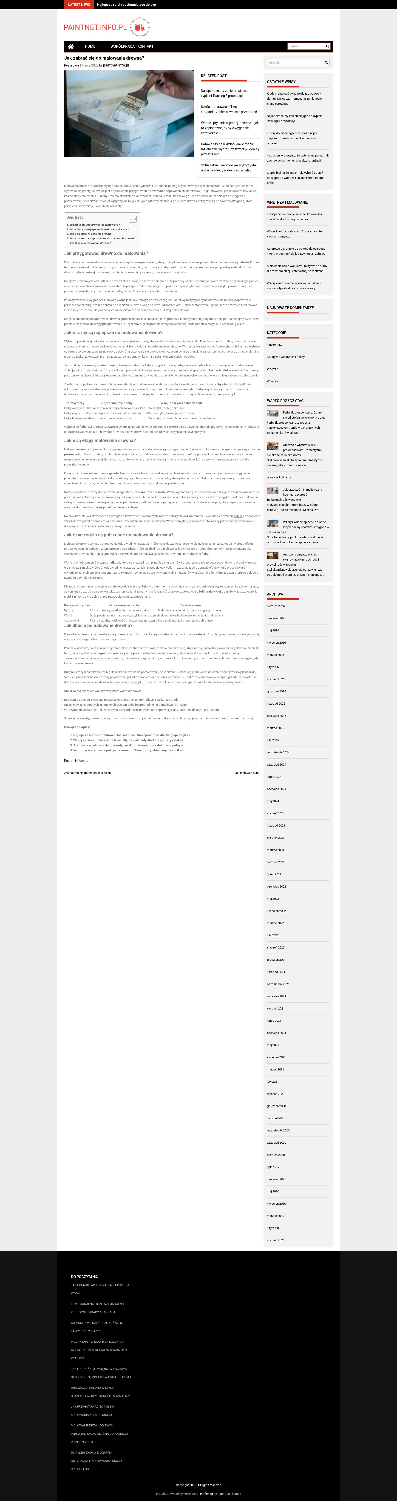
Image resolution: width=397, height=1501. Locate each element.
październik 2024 (278, 752)
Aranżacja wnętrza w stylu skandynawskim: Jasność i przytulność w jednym (128, 745)
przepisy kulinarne (279, 477)
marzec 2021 (275, 1069)
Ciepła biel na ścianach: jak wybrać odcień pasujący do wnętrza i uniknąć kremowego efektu (295, 178)
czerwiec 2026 (276, 618)
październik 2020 (278, 1130)
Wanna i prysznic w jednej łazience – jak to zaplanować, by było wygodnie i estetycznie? (230, 128)
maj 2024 (273, 801)
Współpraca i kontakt (132, 46)
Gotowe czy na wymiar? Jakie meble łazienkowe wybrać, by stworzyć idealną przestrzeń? (230, 149)
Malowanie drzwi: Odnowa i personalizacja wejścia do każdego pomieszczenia (99, 1434)
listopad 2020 (276, 1118)
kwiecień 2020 (276, 1203)
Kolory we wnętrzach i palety (286, 357)
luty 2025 (273, 740)
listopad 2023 (276, 825)
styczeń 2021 (275, 1094)
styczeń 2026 (275, 679)
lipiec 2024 (274, 776)
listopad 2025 (276, 703)
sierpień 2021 (276, 1008)
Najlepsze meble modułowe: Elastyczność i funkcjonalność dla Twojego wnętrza (131, 735)
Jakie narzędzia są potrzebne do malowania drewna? (102, 238)
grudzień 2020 (276, 1106)
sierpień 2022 (276, 862)
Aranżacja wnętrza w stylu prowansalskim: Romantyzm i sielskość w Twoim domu (294, 450)
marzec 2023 (275, 850)
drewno (108, 253)
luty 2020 (273, 1228)
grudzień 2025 (276, 691)
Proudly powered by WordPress (177, 1493)
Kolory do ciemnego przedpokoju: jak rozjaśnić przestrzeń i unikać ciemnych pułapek (292, 138)
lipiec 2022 (274, 874)
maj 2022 (273, 898)
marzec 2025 (275, 728)
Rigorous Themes (229, 1493)
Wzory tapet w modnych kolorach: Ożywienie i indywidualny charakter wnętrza (99, 1350)
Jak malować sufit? (247, 773)
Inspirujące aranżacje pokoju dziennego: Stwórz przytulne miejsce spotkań (128, 750)
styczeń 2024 (275, 813)
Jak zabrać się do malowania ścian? (88, 773)
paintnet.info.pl (116, 65)
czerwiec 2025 (276, 715)
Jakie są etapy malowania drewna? (91, 233)
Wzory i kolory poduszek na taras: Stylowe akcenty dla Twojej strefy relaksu (128, 740)
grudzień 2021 (276, 959)
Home (90, 46)
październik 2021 (278, 984)
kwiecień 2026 (276, 642)
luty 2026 (273, 667)
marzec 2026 (275, 655)
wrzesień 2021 (276, 996)
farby (244, 191)
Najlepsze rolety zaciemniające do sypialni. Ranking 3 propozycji (146, 4)
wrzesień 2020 (276, 1142)
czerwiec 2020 (276, 1179)
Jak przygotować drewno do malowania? (94, 224)
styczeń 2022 (275, 947)
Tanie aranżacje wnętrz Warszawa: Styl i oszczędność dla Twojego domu (101, 1373)
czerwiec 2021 (276, 1033)
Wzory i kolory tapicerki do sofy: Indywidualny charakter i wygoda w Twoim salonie (298, 527)
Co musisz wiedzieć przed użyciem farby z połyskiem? (97, 1327)
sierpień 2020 (276, 1155)
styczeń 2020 (275, 1240)
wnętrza (146, 186)
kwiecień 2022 (276, 911)
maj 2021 (273, 1045)
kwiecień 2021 (276, 1057)
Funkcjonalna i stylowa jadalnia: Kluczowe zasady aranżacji (98, 1308)
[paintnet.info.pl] (70, 46)
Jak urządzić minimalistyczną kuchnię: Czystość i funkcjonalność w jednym (294, 494)
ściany (218, 615)
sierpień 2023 (276, 837)
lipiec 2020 (274, 1167)
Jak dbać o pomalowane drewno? (90, 243)
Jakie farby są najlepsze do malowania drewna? (99, 229)
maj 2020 (273, 1191)
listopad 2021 (276, 972)
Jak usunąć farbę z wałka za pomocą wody (100, 1289)
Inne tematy (274, 344)
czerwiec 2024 (276, 789)
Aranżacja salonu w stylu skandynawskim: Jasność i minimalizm (100, 1392)
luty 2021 (273, 1081)
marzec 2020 (275, 1216)
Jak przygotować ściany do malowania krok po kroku (92, 1411)
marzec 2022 (275, 923)
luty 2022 (273, 935)
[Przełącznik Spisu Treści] (130, 219)
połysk (238, 516)
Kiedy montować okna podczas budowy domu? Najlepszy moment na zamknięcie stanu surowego (294, 98)
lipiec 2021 (274, 1020)
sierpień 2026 (276, 606)
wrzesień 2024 (276, 764)
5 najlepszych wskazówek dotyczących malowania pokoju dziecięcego (96, 1461)
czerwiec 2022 (276, 886)
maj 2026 (273, 630)
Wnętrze (84, 761)
